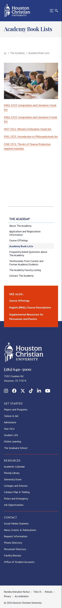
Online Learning (12, 441)
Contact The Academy (21, 275)
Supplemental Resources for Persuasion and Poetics (26, 317)
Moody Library (12, 473)
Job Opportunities (13, 504)
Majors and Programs (15, 409)
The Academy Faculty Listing (25, 270)
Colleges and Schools (16, 485)
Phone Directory (13, 542)
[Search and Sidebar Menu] (53, 10)
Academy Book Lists (21, 246)
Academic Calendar (14, 466)
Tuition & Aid (11, 416)
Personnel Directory (15, 549)
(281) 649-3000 (17, 369)
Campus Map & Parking (17, 492)
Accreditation (22, 596)
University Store (12, 479)
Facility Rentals (12, 555)
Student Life (11, 435)
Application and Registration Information (25, 233)
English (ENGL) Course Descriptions (30, 307)
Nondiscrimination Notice (17, 591)
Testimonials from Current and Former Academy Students (26, 262)
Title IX (37, 591)
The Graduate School (15, 448)
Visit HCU (9, 428)
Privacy (7, 596)
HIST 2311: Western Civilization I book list (27, 129)
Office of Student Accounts (19, 562)
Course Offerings (18, 240)
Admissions (10, 422)
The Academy (17, 53)
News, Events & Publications (20, 530)
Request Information (15, 536)
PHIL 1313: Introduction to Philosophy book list (31, 136)
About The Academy (20, 225)
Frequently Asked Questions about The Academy (28, 253)
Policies (49, 591)
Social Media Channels (16, 523)
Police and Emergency (16, 498)
